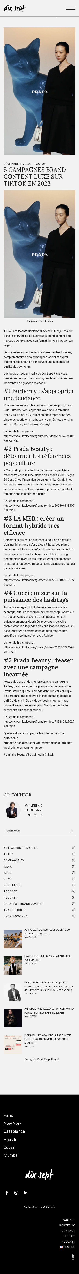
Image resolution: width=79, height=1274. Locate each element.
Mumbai (11, 1155)
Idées (8, 872)
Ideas (8, 866)
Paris (8, 1115)
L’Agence (68, 1220)
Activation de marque (21, 848)
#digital (9, 754)
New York (12, 1123)
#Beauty (19, 754)
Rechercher (71, 831)
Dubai (9, 1147)
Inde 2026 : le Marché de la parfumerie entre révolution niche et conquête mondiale (47, 1039)
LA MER (24, 518)
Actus (41, 163)
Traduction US (15, 910)
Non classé (12, 885)
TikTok (8, 331)
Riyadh (10, 1139)
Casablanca (14, 1131)
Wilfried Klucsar (33, 807)
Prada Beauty (32, 448)
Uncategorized (15, 916)
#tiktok (49, 754)
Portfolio (67, 1225)
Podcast (10, 891)
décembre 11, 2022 (18, 163)
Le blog (69, 1236)
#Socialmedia (35, 754)
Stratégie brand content (24, 903)
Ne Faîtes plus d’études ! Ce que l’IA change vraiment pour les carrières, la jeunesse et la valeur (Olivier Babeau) (49, 986)
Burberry (24, 391)
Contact (68, 1230)
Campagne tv (14, 860)
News (8, 879)
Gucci (21, 593)
